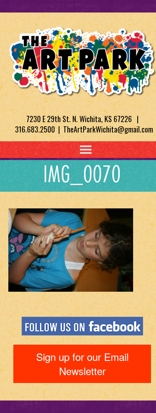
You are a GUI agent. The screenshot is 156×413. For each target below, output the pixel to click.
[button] (68, 149)
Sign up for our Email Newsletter (82, 363)
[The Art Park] (82, 60)
